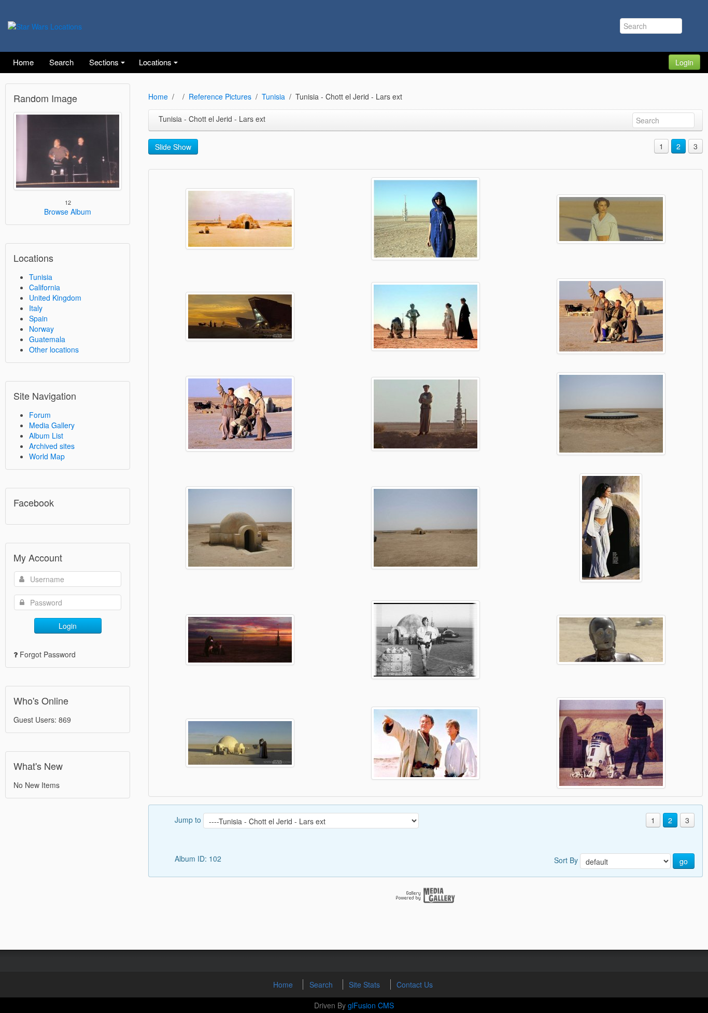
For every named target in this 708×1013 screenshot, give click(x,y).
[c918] (240, 639)
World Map (47, 456)
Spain (38, 318)
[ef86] (240, 414)
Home (158, 96)
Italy (36, 308)
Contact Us (415, 984)
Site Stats (365, 984)
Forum (40, 415)
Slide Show (173, 147)
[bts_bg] (425, 639)
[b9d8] (425, 743)
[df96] (425, 414)
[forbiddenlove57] (611, 219)
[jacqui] (425, 218)
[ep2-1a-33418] (611, 316)
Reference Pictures (220, 96)
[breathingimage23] (611, 640)
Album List (46, 435)
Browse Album (67, 211)
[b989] (611, 743)
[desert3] (240, 527)
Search (322, 984)
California (44, 287)
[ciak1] (610, 527)
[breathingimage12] (240, 743)
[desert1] (425, 527)
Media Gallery (52, 425)
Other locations (54, 349)
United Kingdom (55, 297)
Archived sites (52, 446)
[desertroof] (611, 413)
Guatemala (47, 339)
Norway (41, 328)
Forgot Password (48, 654)
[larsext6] (240, 218)
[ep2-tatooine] (425, 316)
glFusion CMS (371, 1005)
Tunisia (40, 277)
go (683, 861)
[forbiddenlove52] (240, 316)
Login (684, 62)
